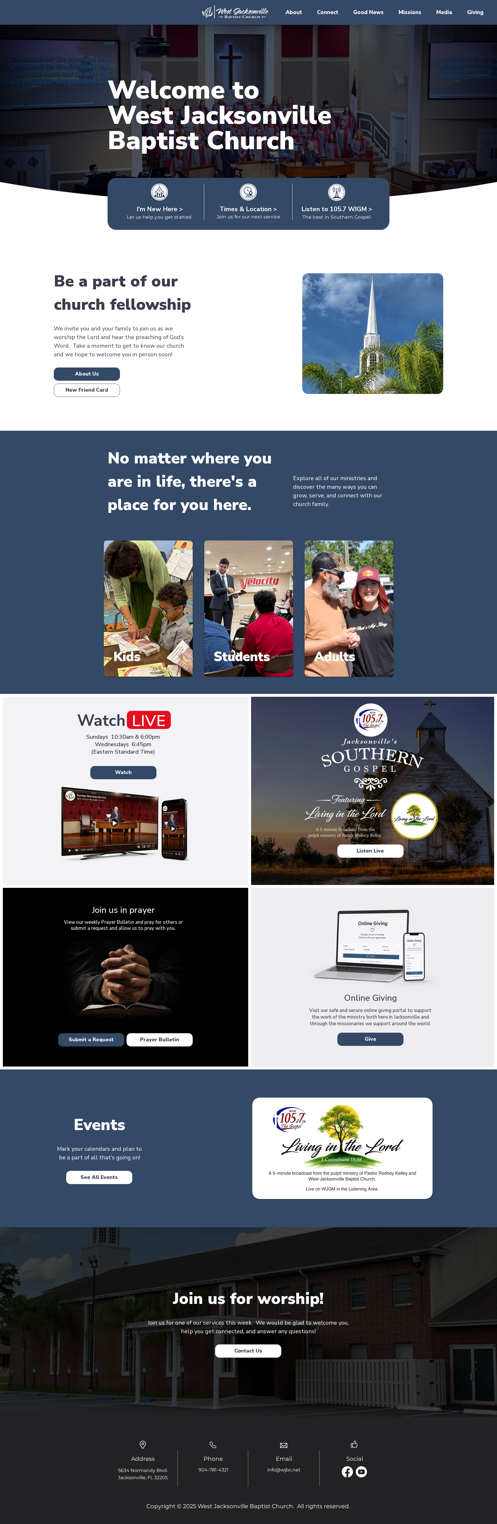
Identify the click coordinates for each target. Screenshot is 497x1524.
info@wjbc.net (284, 1470)
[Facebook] (347, 1471)
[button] (293, 12)
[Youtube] (361, 1471)
